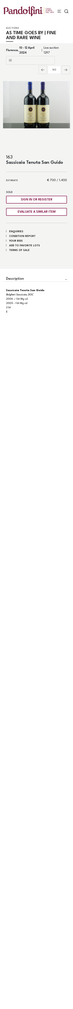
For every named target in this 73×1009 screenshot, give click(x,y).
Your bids (16, 241)
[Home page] (28, 11)
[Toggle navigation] (59, 11)
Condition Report (22, 236)
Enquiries (16, 231)
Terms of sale (19, 250)
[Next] (65, 70)
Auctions (12, 28)
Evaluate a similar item (37, 211)
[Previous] (43, 70)
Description (15, 279)
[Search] (66, 11)
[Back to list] (30, 60)
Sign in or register (36, 199)
